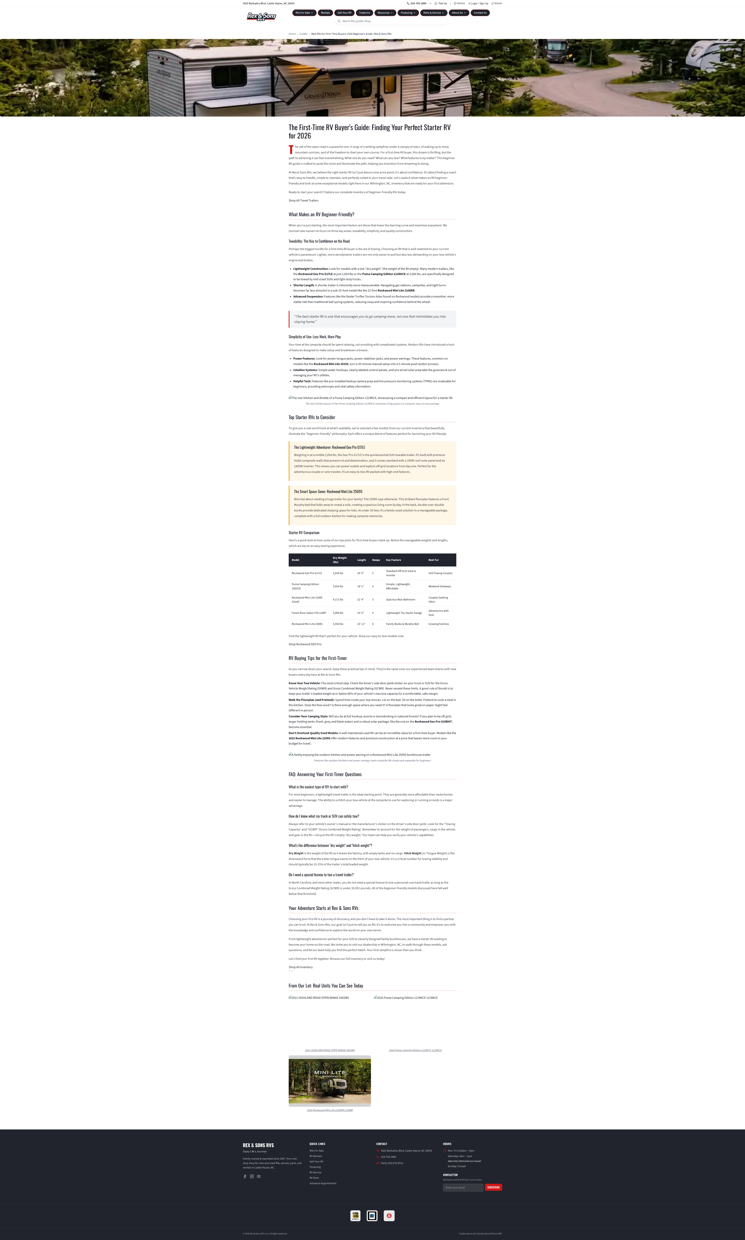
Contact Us (480, 13)
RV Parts (314, 1178)
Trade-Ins (364, 13)
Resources (384, 13)
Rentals (325, 13)
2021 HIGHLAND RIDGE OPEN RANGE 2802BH (330, 1050)
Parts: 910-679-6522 (392, 1163)
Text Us (442, 3)
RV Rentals (316, 1156)
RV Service (315, 1172)
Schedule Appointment (323, 1183)
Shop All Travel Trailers (304, 200)
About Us (457, 13)
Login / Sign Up (479, 3)
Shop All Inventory (301, 967)
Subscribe (493, 1187)
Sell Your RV (344, 13)
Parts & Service (432, 13)
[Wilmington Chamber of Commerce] (372, 1215)
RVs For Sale (303, 13)
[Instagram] (252, 1176)
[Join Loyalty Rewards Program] (389, 1215)
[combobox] (391, 21)
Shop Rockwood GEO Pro (305, 644)
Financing (406, 13)
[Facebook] (245, 1176)
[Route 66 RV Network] (355, 1215)
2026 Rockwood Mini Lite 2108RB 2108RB (330, 1110)
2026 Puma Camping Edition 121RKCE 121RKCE (415, 1050)
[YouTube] (259, 1176)
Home (292, 34)
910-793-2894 (418, 3)
